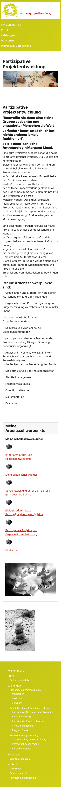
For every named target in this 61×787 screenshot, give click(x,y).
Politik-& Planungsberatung (24, 735)
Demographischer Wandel (21, 474)
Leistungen (8, 35)
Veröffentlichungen (20, 758)
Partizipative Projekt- (18, 530)
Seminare (17, 702)
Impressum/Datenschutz (16, 45)
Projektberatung (11, 25)
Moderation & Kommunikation (25, 689)
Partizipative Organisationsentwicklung (33, 712)
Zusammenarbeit (19, 773)
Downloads (15, 768)
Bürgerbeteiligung (21, 748)
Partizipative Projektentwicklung (29, 721)
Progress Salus (20, 730)
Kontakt (12, 764)
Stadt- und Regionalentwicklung (29, 739)
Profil (4, 30)
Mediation (11, 550)
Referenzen (8, 40)
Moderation (18, 693)
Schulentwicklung (21, 716)
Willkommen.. (15, 670)
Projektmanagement (23, 725)
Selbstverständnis (19, 680)
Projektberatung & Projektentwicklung (30, 708)
